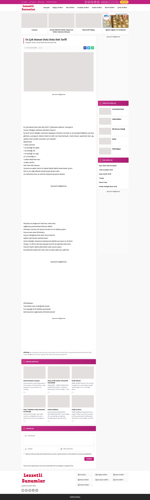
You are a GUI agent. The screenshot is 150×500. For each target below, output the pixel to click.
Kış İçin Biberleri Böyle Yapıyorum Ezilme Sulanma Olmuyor (61, 31)
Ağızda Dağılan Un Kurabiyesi (116, 30)
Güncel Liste (103, 182)
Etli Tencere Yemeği (118, 129)
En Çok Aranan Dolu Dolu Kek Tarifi (57, 352)
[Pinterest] (95, 2)
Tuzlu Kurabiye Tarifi (106, 170)
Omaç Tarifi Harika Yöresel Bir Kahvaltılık (58, 382)
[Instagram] (98, 2)
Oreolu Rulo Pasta (118, 109)
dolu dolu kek (43, 352)
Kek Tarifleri (34, 48)
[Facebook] (86, 2)
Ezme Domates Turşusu (31, 381)
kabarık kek (79, 352)
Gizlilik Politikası (75, 497)
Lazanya (34, 30)
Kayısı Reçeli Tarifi (105, 174)
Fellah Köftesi (116, 119)
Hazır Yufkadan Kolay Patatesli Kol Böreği (34, 411)
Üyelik (125, 2)
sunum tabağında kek (29, 354)
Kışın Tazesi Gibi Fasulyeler (108, 166)
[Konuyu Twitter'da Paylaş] (88, 47)
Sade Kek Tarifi (87, 352)
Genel (33, 42)
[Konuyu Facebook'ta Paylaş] (85, 47)
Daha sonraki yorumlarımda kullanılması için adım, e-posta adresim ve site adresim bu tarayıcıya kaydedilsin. (59, 454)
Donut (114, 139)
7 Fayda (101, 178)
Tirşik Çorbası (76, 409)
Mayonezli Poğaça (88, 30)
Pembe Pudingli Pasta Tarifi (108, 186)
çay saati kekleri (34, 352)
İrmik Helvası (76, 381)
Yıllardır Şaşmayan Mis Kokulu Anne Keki (47, 354)
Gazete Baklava (53, 409)
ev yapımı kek (71, 352)
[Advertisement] (58, 109)
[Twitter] (89, 2)
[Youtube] (92, 2)
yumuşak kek (63, 354)
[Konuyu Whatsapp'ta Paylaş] (92, 47)
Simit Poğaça (116, 149)
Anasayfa (28, 42)
